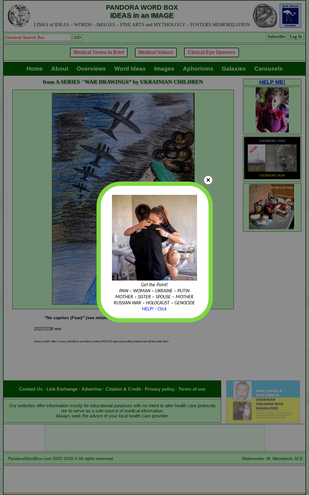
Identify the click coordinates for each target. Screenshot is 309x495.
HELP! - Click (154, 309)
